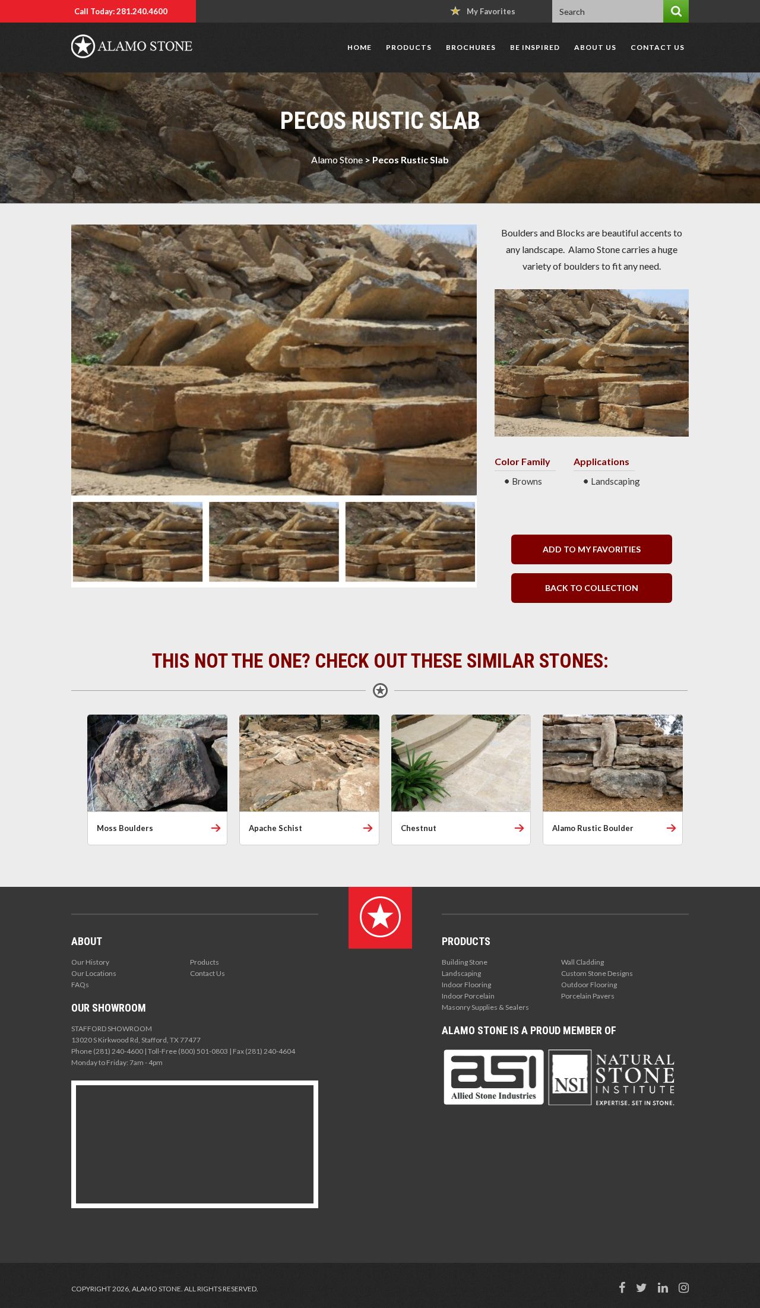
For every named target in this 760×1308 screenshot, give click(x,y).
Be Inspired (535, 47)
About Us (595, 47)
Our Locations (93, 973)
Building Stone (464, 962)
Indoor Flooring (466, 984)
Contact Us (658, 47)
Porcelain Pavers (588, 995)
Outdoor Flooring (589, 984)
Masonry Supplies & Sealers (485, 1007)
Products (409, 47)
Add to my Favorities (592, 549)
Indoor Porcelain (468, 995)
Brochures (471, 47)
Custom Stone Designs (597, 973)
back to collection (591, 588)
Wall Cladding (582, 962)
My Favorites (491, 11)
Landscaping (461, 973)
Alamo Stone (337, 159)
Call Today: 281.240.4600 (120, 11)
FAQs (80, 984)
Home (359, 47)
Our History (90, 962)
